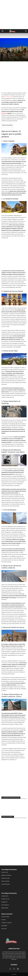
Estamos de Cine (5, 899)
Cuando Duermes (5, 884)
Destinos (3, 53)
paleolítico (4, 113)
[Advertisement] (14, 14)
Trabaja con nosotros (6, 922)
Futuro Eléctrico (5, 905)
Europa (7, 53)
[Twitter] (14, 969)
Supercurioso (4, 872)
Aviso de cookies (5, 916)
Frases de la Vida (5, 878)
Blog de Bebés (4, 908)
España (11, 53)
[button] (2, 31)
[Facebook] (10, 969)
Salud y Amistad (5, 881)
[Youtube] (17, 969)
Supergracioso (4, 896)
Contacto (3, 919)
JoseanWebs (4, 925)
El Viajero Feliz (9, 96)
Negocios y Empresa (6, 875)
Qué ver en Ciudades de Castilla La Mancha (9, 55)
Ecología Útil (4, 902)
